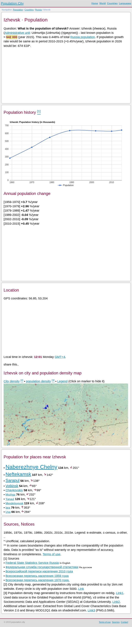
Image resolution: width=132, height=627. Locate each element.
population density (38, 381)
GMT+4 (60, 357)
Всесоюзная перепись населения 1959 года (37, 576)
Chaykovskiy (14, 490)
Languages (125, 3)
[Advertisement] (66, 75)
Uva (8, 511)
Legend (62, 381)
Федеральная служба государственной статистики (42, 567)
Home (94, 3)
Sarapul (12, 480)
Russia (38, 10)
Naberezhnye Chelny (31, 467)
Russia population (82, 37)
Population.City (12, 3)
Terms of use (51, 554)
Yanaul (10, 499)
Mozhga (10, 494)
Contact (124, 622)
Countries (112, 3)
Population (18, 10)
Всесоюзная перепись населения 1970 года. (37, 580)
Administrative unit (17, 32)
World (102, 3)
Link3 (91, 610)
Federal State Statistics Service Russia (32, 563)
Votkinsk (12, 486)
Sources (116, 622)
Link (81, 588)
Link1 (119, 593)
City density (12, 381)
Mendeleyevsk (14, 503)
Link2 (116, 601)
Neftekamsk (18, 474)
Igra (8, 507)
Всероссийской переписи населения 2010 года (39, 571)
